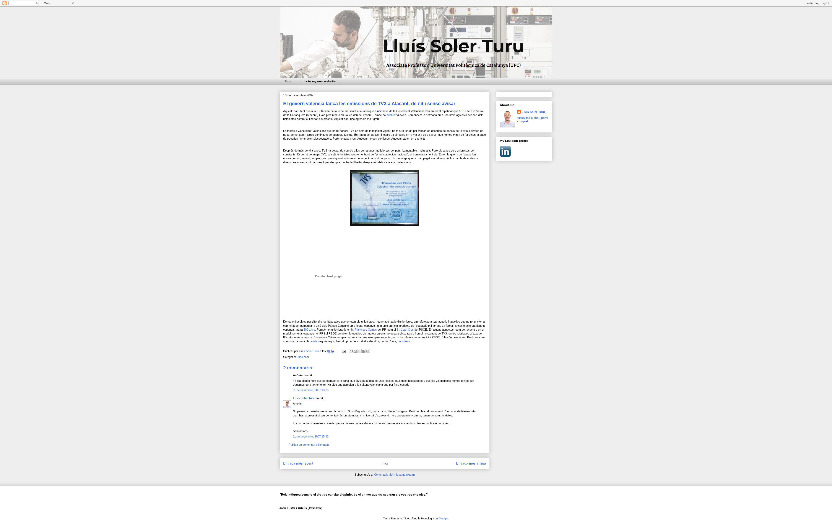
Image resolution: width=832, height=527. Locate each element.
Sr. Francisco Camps (364, 329)
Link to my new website (318, 81)
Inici (385, 463)
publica (391, 115)
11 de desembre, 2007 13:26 (310, 390)
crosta (313, 341)
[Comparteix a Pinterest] (368, 351)
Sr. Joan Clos (405, 329)
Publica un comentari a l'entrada (309, 444)
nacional (303, 357)
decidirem (404, 341)
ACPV (462, 111)
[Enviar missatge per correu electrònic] (343, 351)
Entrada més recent (298, 463)
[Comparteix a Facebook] (363, 351)
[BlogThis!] (355, 351)
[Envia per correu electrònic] (351, 351)
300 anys (309, 329)
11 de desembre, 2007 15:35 (310, 436)
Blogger (443, 518)
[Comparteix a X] (359, 351)
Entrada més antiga (471, 463)
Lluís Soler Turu (304, 398)
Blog (287, 81)
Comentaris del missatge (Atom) (394, 474)
